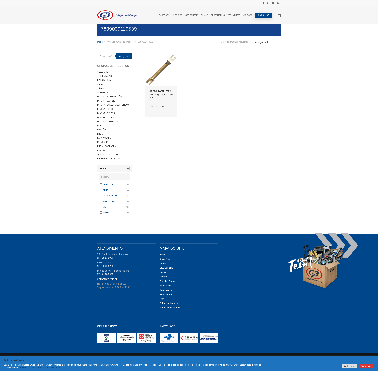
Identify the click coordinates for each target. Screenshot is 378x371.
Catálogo (177, 15)
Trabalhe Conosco (168, 281)
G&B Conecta (191, 15)
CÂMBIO (101, 88)
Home (163, 254)
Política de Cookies (169, 303)
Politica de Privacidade (170, 307)
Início (100, 41)
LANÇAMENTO (104, 137)
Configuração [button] (350, 366)
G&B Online (263, 15)
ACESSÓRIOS (103, 71)
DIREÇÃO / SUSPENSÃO (108, 121)
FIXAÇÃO (101, 129)
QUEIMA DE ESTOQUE (108, 154)
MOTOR (101, 150)
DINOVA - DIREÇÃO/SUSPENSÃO (113, 104)
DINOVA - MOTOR (106, 113)
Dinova (204, 15)
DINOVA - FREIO (105, 109)
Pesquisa (124, 56)
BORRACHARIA (104, 80)
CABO (100, 84)
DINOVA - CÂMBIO (106, 100)
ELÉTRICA (102, 125)
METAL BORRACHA (106, 146)
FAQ (162, 298)
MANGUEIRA (103, 142)
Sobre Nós (164, 15)
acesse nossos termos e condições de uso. (41, 367)
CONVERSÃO (103, 92)
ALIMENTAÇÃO (104, 76)
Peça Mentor (234, 15)
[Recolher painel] (128, 168)
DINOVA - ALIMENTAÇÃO (109, 96)
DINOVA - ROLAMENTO (108, 117)
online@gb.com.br (107, 279)
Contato (247, 15)
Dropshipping (218, 15)
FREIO (100, 133)
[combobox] (266, 42)
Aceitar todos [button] (367, 366)
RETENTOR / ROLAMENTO (110, 158)
